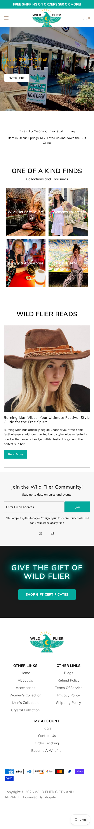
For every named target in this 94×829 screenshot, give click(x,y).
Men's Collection (25, 702)
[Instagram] (52, 534)
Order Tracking (47, 743)
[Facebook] (40, 534)
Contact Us (47, 735)
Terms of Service (68, 687)
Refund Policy (68, 680)
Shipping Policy (68, 702)
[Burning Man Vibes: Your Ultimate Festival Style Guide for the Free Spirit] (47, 368)
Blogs (68, 673)
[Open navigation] (6, 17)
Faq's (46, 728)
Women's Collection (25, 695)
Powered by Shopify (39, 797)
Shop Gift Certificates (47, 594)
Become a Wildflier (47, 750)
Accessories (25, 687)
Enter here (16, 77)
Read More (15, 454)
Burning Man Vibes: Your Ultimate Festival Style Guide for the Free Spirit (47, 419)
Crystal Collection (25, 710)
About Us (25, 680)
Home (25, 673)
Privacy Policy (68, 695)
